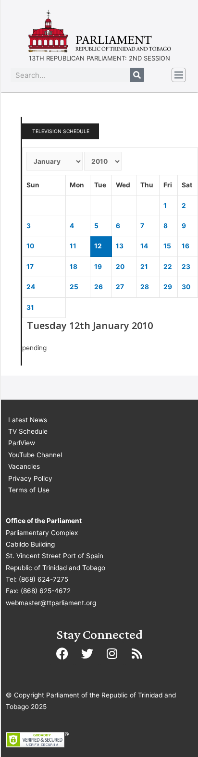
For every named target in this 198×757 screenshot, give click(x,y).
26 (98, 287)
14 (144, 246)
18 (73, 266)
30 (186, 287)
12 (98, 246)
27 (120, 287)
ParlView (21, 443)
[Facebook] (62, 653)
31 (30, 307)
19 (98, 266)
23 (186, 266)
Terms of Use (29, 490)
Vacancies (24, 466)
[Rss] (137, 653)
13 (120, 246)
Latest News (27, 420)
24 (30, 287)
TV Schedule (28, 431)
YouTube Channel (35, 455)
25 (74, 287)
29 (167, 287)
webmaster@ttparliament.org (51, 603)
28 (144, 287)
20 (120, 266)
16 (185, 246)
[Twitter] (87, 653)
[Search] (137, 75)
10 (30, 246)
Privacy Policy (30, 478)
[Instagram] (112, 653)
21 (144, 266)
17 (30, 266)
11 (73, 246)
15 (167, 246)
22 (167, 266)
